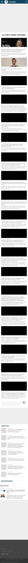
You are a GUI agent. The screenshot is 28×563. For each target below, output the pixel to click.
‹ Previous (11, 402)
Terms (21, 559)
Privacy (16, 559)
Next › (13, 404)
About (7, 559)
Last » (18, 404)
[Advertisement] (14, 18)
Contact (11, 559)
